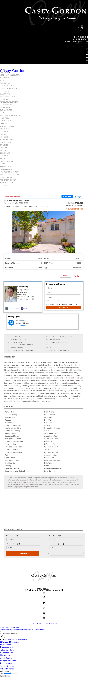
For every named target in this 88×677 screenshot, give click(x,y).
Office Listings (6, 99)
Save (78, 276)
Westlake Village (7, 126)
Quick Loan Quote (7, 177)
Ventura (3, 123)
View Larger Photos (74, 209)
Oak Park (3, 148)
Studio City (5, 150)
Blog (2, 80)
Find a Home (5, 91)
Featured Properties (12, 196)
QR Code (67, 196)
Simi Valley (4, 134)
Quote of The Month (8, 88)
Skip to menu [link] (28, 630)
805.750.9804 (80, 37)
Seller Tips (4, 113)
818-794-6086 (51, 624)
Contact (4, 185)
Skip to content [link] (18, 630)
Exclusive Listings (7, 96)
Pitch (1, 674)
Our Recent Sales (7, 86)
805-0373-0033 (21, 326)
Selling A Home (7, 105)
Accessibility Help (6, 630)
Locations (5, 118)
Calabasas (4, 129)
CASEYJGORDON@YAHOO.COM (76, 42)
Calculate (22, 553)
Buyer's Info (5, 94)
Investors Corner (7, 183)
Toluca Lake (5, 153)
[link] (1, 632)
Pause (8, 676)
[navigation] (44, 650)
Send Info (63, 307)
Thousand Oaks (6, 140)
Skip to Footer (39, 630)
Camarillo (4, 145)
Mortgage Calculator (9, 175)
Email (25, 308)
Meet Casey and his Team (10, 75)
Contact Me (15, 627)
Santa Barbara (6, 169)
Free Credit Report (8, 180)
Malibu (2, 164)
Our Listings (5, 83)
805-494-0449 (13, 308)
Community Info (6, 121)
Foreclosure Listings (9, 102)
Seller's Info (5, 107)
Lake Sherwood (6, 161)
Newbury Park (6, 166)
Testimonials (5, 78)
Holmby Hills (5, 156)
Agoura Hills (5, 131)
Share (65, 276)
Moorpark (4, 137)
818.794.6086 (80, 39)
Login (79, 197)
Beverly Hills (5, 142)
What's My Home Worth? (10, 115)
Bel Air (2, 158)
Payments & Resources (10, 172)
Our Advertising (6, 110)
